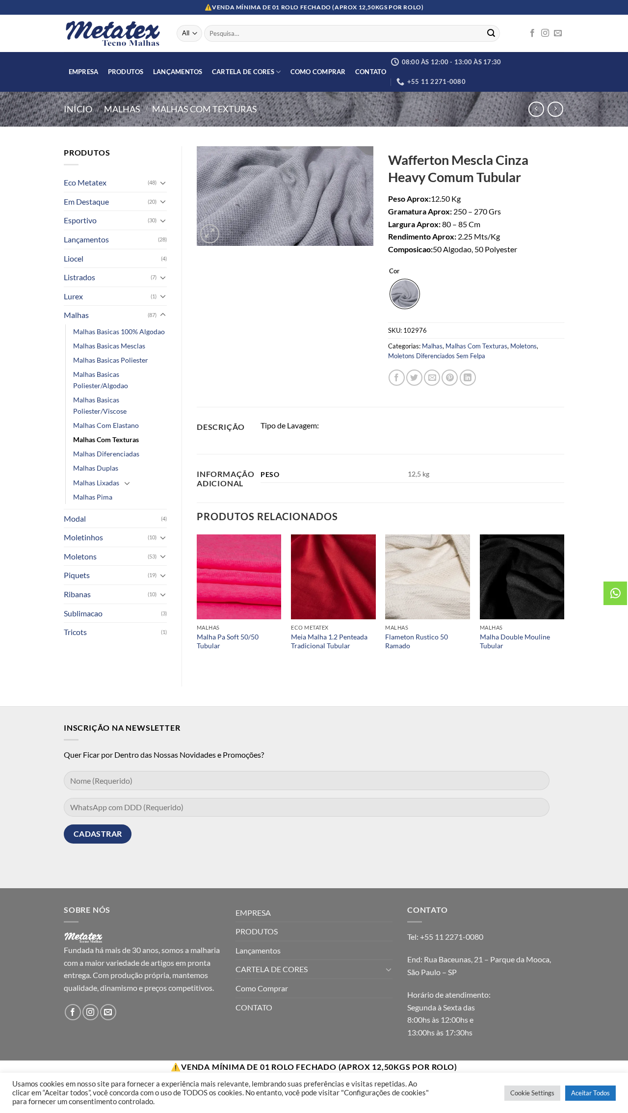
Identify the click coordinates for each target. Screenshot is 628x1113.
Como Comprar (318, 72)
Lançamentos (178, 72)
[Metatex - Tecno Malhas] (113, 33)
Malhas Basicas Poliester (110, 360)
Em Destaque (86, 201)
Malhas (122, 109)
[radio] (404, 294)
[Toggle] (163, 182)
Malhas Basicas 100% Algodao (119, 331)
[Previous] (197, 602)
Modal (75, 518)
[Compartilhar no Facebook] (397, 378)
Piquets (77, 575)
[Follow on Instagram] (545, 33)
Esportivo (80, 220)
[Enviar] (491, 33)
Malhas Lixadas (96, 482)
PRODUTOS (126, 72)
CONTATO (371, 72)
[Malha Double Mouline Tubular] (522, 576)
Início (78, 109)
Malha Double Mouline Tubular (515, 641)
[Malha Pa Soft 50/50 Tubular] (239, 576)
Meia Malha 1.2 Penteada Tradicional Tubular (329, 641)
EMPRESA (84, 72)
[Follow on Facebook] (532, 33)
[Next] (563, 602)
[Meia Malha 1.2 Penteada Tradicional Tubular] (333, 576)
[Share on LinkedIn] (468, 378)
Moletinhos (83, 537)
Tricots (75, 631)
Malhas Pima (92, 497)
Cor (394, 271)
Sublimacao (83, 613)
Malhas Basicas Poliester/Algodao (100, 380)
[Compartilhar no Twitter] (414, 378)
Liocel (73, 258)
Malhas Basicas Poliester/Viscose (100, 405)
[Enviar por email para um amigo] (432, 378)
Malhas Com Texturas (204, 109)
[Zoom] (209, 233)
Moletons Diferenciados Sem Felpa (436, 356)
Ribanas (77, 594)
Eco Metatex (85, 182)
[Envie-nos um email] (558, 33)
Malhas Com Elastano (106, 425)
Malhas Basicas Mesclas (109, 346)
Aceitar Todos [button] (590, 1093)
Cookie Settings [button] (532, 1093)
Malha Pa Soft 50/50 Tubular (228, 641)
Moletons (80, 556)
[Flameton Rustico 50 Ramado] (427, 576)
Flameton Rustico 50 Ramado (416, 641)
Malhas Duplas (95, 468)
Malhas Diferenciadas (106, 454)
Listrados (79, 277)
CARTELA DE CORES (243, 72)
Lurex (73, 296)
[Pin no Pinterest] (450, 378)
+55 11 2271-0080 (451, 936)
